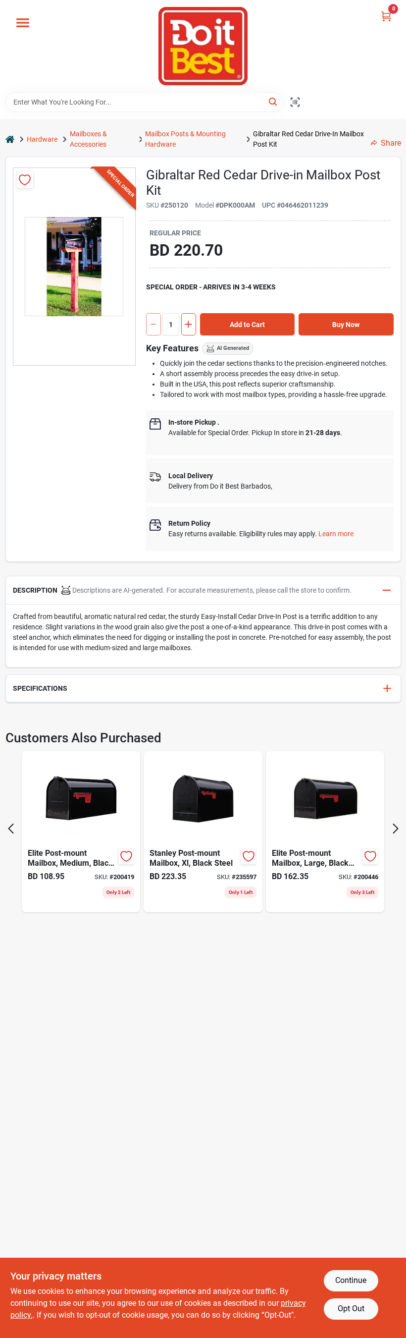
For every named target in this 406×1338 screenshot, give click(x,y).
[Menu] (22, 22)
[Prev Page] (11, 829)
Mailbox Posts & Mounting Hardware (185, 139)
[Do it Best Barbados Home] (203, 46)
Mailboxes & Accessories (88, 139)
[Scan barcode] (295, 102)
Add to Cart (247, 325)
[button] (203, 590)
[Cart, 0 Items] (386, 16)
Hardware (42, 139)
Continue (350, 1280)
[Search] (273, 101)
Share (391, 143)
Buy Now (345, 325)
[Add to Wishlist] (25, 179)
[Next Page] (396, 829)
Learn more (336, 534)
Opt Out (351, 1308)
